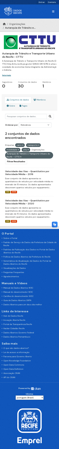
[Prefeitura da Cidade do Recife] (29, 420)
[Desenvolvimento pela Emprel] (29, 441)
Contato (52, 2)
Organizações (17, 24)
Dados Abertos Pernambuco (16, 336)
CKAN (36, 388)
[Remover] (22, 145)
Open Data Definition (13, 369)
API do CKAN (9, 377)
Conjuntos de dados (19, 99)
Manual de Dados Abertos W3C (18, 288)
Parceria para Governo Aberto (17, 356)
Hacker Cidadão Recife (14, 328)
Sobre (12, 105)
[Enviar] (50, 116)
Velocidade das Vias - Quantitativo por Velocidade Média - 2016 (27, 173)
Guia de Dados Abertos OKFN (17, 300)
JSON (14, 192)
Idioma (29, 394)
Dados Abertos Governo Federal (18, 332)
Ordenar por (11, 125)
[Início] (4, 24)
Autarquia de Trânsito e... (20, 27)
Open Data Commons (13, 365)
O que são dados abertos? (16, 348)
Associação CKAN (11, 373)
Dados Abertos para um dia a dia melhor (22, 304)
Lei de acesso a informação (16, 352)
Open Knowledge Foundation (17, 360)
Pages (24, 105)
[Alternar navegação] (53, 11)
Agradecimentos (11, 276)
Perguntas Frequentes (13, 272)
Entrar (42, 2)
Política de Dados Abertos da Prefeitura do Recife (26, 256)
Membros (41, 99)
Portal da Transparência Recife (17, 324)
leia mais (6, 75)
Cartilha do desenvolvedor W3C (18, 296)
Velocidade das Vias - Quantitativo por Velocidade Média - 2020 (27, 202)
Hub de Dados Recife (13, 316)
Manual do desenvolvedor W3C (18, 292)
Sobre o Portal (10, 238)
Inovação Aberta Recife (14, 320)
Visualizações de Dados (14, 268)
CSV (7, 192)
